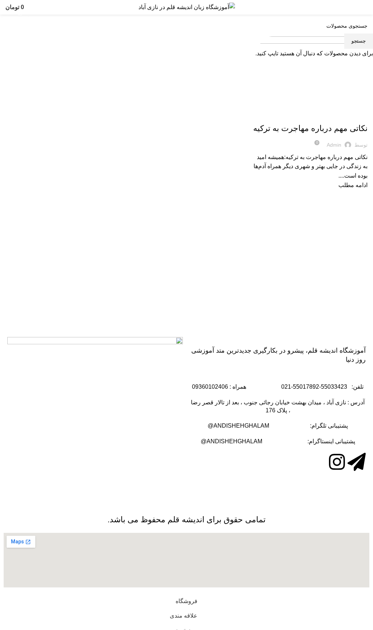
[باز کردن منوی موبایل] (364, 7)
